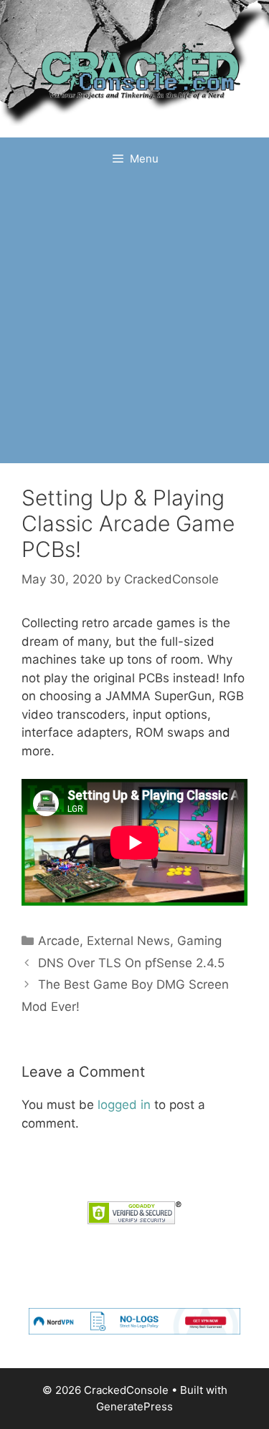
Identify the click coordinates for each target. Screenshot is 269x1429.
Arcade (59, 941)
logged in (124, 1105)
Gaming (199, 941)
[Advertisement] (134, 322)
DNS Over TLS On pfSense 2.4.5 (131, 963)
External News (128, 941)
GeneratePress (134, 1406)
